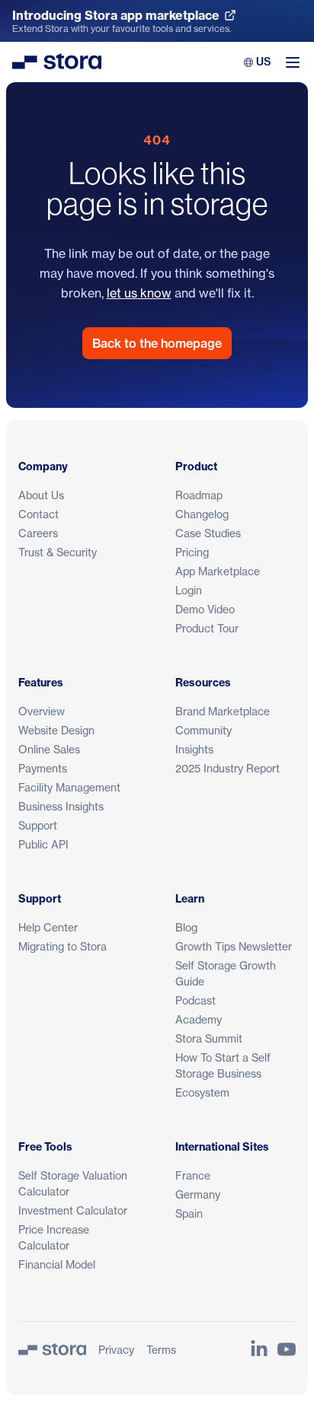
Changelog (202, 514)
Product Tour (207, 628)
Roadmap (199, 495)
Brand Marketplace (222, 711)
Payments (42, 768)
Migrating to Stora (62, 946)
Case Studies (208, 533)
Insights (194, 749)
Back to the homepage (157, 343)
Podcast (195, 1000)
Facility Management (69, 787)
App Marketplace (217, 571)
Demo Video (205, 609)
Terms (161, 1349)
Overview (41, 711)
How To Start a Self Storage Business (223, 1065)
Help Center (48, 927)
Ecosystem (202, 1092)
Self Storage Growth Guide (225, 973)
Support (37, 825)
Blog (186, 927)
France (192, 1175)
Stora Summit (208, 1038)
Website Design (56, 730)
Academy (198, 1019)
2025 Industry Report (227, 768)
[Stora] (52, 1349)
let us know (139, 293)
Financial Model (56, 1264)
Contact (38, 514)
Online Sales (49, 749)
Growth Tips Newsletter (233, 946)
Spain (189, 1213)
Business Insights (61, 806)
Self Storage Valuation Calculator (72, 1183)
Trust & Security (57, 552)
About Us (41, 495)
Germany (197, 1194)
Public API (43, 844)
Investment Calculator (72, 1210)
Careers (38, 533)
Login (188, 590)
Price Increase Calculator (53, 1237)
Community (203, 730)
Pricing (192, 552)
